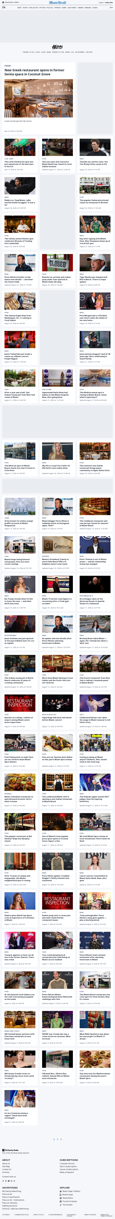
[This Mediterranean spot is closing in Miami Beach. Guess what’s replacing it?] (95, 378)
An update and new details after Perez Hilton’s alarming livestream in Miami (57, 640)
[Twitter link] (6, 1181)
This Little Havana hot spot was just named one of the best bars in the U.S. (18, 164)
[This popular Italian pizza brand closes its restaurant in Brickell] (95, 185)
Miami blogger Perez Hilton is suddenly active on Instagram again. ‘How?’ (55, 523)
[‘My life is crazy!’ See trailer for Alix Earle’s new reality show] (57, 451)
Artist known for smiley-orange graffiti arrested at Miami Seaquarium (18, 523)
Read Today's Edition (71, 1191)
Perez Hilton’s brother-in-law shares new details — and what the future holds (18, 279)
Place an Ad (7, 1194)
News (20, 8)
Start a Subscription (68, 1166)
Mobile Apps (67, 1195)
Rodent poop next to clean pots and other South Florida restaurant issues (56, 917)
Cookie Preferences (55, 1215)
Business (45, 556)
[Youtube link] (9, 1181)
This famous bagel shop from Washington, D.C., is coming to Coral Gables (17, 318)
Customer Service (67, 1163)
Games (64, 8)
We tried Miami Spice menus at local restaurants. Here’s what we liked (95, 838)
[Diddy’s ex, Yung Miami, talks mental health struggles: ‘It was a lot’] (19, 185)
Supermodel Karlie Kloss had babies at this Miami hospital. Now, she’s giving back (55, 394)
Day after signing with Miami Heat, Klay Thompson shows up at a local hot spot (95, 241)
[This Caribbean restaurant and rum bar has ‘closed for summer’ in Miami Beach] (95, 506)
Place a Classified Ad (10, 1197)
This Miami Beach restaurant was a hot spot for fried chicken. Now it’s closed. (95, 997)
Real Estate (34, 8)
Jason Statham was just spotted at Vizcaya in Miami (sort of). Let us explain (19, 640)
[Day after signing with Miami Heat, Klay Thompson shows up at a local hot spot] (95, 224)
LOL (72, 52)
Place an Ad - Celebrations (13, 1200)
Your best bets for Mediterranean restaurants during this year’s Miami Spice (95, 1076)
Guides (95, 8)
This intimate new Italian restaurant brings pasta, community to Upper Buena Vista (95, 468)
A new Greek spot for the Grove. (18, 121)
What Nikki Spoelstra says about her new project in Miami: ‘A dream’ (94, 1036)
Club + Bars (46, 52)
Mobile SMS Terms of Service (106, 1215)
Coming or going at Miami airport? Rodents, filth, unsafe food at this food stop (93, 759)
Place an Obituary (9, 1203)
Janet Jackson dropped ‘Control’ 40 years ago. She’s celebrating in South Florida (95, 356)
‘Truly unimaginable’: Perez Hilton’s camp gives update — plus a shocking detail (93, 917)
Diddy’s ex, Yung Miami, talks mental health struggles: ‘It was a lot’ (19, 202)
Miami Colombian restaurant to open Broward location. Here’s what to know (18, 799)
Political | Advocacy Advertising (15, 1209)
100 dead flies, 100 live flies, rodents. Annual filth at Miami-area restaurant (56, 1076)
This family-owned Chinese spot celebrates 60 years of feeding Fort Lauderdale (18, 241)
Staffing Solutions (9, 1206)
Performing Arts (86, 596)
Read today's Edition (12, 2)
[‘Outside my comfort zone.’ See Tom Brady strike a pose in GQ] (95, 147)
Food (37, 52)
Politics (49, 8)
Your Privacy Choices (71, 1215)
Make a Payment (67, 1172)
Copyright (6, 1215)
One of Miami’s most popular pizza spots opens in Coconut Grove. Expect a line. (55, 838)
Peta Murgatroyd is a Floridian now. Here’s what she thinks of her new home (93, 318)
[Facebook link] (3, 1181)
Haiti (82, 714)
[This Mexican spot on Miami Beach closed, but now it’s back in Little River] (19, 451)
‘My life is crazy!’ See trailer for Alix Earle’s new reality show (56, 466)
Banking (88, 8)
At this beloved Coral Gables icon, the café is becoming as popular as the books (19, 997)
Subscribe (109, 2)
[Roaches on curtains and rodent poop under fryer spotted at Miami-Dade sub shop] (57, 262)
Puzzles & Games (70, 1201)
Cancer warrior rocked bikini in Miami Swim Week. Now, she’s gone (93, 878)
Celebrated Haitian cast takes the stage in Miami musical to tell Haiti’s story (95, 720)
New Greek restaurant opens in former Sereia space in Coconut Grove (34, 72)
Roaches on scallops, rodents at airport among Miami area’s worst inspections (18, 720)
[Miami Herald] (57, 2)
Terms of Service (90, 1215)
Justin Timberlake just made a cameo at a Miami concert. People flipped (18, 356)
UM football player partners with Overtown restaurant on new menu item (19, 1036)
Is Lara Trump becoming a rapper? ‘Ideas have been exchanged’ (16, 1115)
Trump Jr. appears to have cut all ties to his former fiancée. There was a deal (19, 957)
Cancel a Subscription (69, 1169)
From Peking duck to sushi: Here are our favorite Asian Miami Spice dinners (18, 759)
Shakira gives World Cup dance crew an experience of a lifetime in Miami (19, 917)
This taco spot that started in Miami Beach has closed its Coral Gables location (57, 164)
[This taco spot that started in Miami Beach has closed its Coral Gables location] (57, 147)
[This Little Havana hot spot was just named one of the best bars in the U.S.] (19, 147)
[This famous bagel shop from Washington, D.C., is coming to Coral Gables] (19, 301)
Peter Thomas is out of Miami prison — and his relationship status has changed (93, 561)
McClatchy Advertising (11, 1191)
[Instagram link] (11, 1181)
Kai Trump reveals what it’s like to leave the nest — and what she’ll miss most (18, 601)
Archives (5, 1172)
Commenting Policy (21, 1215)
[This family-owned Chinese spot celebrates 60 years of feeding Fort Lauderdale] (19, 224)
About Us (6, 1163)
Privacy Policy (38, 1215)
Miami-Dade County (12, 1031)
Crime (6, 518)
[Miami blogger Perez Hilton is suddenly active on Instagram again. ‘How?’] (57, 506)
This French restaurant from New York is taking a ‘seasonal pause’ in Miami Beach (95, 680)
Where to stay (58, 52)
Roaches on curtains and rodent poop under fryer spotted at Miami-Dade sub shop (56, 279)
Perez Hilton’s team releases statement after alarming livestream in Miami (93, 957)
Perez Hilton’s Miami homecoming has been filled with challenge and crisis (57, 997)
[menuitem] (3, 7)
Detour (89, 52)
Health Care (46, 389)
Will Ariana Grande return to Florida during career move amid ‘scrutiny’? (19, 1076)
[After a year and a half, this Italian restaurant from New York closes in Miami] (19, 378)
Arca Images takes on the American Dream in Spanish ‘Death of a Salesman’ (92, 601)
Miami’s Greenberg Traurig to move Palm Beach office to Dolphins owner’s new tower (55, 561)
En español (80, 52)
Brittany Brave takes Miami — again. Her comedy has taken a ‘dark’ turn (93, 640)
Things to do (28, 52)
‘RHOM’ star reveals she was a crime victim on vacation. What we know (56, 1036)
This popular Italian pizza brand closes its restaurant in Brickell (94, 201)
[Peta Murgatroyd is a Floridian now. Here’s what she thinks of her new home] (95, 301)
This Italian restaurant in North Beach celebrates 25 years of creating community (18, 680)
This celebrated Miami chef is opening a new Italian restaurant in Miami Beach (57, 799)
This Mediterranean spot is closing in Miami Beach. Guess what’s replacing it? (93, 394)
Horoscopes (68, 1205)
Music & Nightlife (49, 714)
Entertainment (10, 635)
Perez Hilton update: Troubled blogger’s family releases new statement (55, 878)
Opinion (57, 8)
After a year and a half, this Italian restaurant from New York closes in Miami (19, 394)
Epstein (42, 8)
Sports (25, 8)
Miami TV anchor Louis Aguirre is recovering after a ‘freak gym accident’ (57, 601)
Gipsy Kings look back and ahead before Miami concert (56, 718)
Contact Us (6, 1169)
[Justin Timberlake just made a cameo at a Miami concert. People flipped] (19, 339)
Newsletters (68, 1198)
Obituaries (72, 8)
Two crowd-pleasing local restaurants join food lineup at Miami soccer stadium (56, 957)
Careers (80, 8)
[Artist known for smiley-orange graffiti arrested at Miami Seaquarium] (19, 506)
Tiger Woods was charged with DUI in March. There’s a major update (93, 279)
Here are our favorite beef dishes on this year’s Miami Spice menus (57, 758)
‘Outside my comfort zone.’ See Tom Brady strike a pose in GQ (94, 163)
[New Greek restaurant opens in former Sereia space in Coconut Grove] (38, 98)
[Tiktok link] (14, 1181)
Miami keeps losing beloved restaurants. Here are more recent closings (17, 561)
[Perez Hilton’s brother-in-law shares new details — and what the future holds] (19, 262)
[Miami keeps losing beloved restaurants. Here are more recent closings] (19, 544)
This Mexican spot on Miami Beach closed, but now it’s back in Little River (19, 468)
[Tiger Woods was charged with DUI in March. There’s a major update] (95, 262)
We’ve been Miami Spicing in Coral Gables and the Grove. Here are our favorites (57, 680)
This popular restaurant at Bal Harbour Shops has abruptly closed (18, 838)
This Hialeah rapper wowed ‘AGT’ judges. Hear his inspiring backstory (94, 799)
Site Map (6, 1166)
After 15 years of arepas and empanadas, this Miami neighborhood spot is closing (17, 878)
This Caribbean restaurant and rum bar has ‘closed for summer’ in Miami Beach (94, 523)
